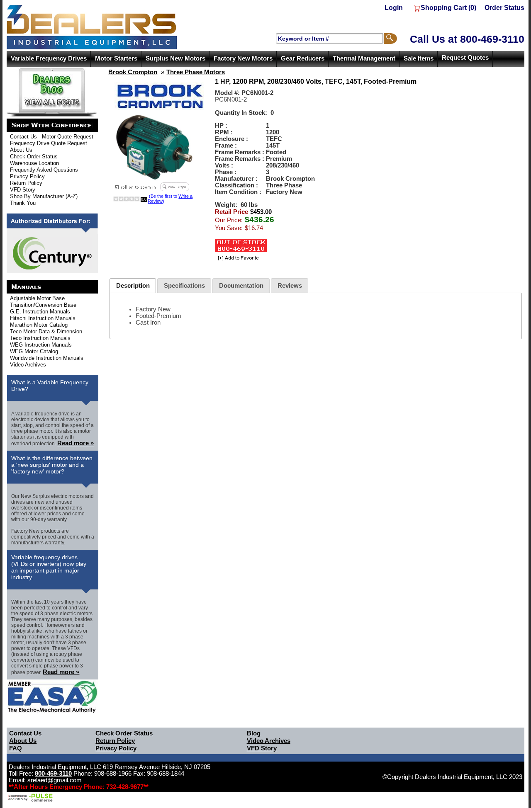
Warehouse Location (34, 163)
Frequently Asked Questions (44, 170)
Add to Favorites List (237, 258)
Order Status (504, 7)
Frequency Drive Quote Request (48, 143)
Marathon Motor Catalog (39, 325)
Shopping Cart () (448, 7)
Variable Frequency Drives (49, 58)
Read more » (75, 443)
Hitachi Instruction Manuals (43, 318)
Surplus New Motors (175, 58)
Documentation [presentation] (241, 285)
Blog (254, 733)
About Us (21, 150)
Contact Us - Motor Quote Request (51, 136)
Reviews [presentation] (290, 285)
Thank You (23, 203)
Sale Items (419, 58)
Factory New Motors (243, 58)
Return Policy (26, 183)
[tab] (133, 285)
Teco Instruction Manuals (40, 338)
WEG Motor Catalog (34, 351)
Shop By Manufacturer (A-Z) (44, 196)
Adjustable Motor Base (37, 298)
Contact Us (25, 733)
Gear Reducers (302, 58)
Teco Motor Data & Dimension (46, 331)
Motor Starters (116, 58)
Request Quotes (465, 57)
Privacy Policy (27, 176)
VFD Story (22, 190)
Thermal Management (364, 58)
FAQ (15, 748)
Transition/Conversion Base (43, 305)
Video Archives (28, 365)
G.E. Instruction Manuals (40, 311)
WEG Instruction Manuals (41, 345)
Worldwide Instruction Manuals (46, 358)
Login (394, 7)
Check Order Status (34, 156)
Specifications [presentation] (184, 285)
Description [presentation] (133, 285)
